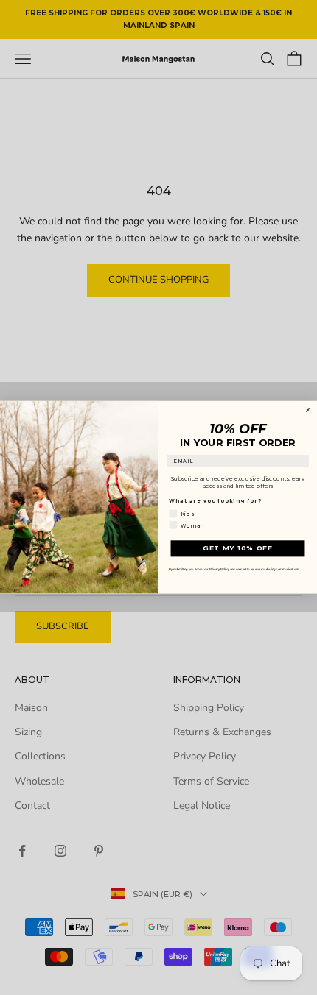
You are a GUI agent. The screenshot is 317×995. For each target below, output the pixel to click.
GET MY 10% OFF (237, 548)
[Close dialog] (308, 409)
